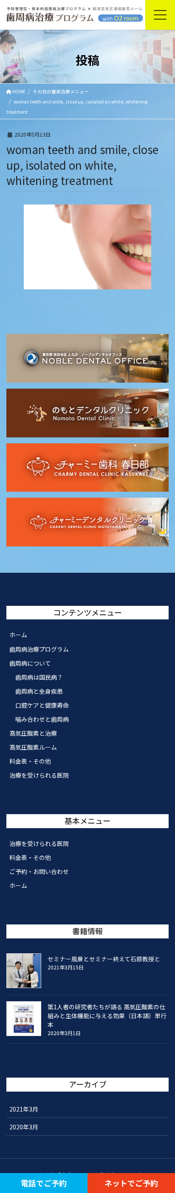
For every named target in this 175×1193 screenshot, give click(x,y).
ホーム (18, 634)
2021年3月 (23, 1109)
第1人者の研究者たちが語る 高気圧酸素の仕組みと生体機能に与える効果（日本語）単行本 (107, 1016)
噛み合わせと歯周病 (42, 719)
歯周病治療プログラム (39, 649)
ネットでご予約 (131, 1182)
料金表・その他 (30, 761)
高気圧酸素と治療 (33, 733)
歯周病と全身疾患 (39, 691)
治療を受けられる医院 (39, 775)
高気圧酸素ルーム (33, 747)
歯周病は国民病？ (39, 677)
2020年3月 (23, 1127)
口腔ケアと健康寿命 (42, 705)
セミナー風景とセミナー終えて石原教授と (104, 959)
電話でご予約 (44, 1182)
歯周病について (30, 663)
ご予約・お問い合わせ (39, 871)
